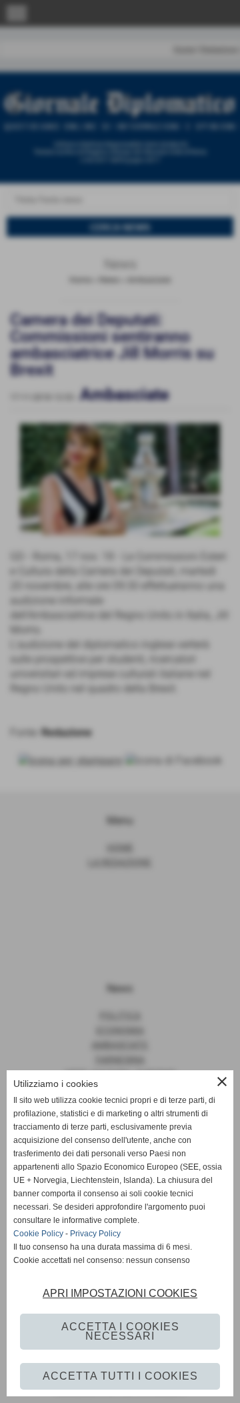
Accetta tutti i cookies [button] (120, 1376)
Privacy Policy (95, 1233)
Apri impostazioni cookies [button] (120, 1293)
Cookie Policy (38, 1233)
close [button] (222, 1082)
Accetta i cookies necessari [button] (120, 1331)
